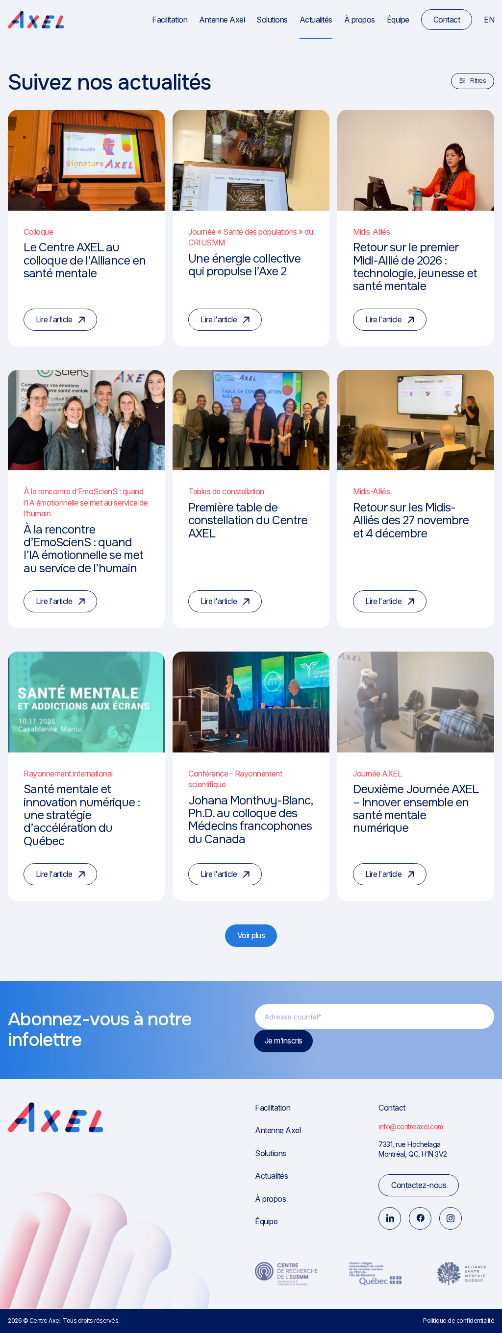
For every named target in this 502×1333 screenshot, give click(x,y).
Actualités (316, 19)
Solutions (272, 19)
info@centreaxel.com (410, 1126)
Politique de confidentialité (458, 1320)
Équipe (398, 19)
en (489, 19)
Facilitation (169, 19)
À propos (359, 19)
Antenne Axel (222, 19)
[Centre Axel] (36, 20)
